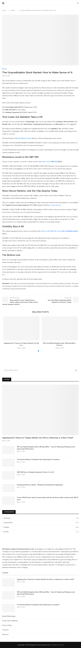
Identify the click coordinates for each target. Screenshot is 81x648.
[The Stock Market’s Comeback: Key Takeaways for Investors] (8, 462)
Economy (41, 518)
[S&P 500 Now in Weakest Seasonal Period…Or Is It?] (8, 475)
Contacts (5, 630)
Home (4, 10)
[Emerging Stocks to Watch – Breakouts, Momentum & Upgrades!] (8, 488)
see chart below (54, 205)
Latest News (41, 523)
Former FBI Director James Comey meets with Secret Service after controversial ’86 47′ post (47, 498)
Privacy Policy (7, 625)
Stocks (13, 10)
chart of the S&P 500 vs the (51, 231)
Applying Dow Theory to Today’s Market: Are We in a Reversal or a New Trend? (37, 438)
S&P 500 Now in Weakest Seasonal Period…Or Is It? (35, 472)
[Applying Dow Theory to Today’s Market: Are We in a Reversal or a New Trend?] (21, 328)
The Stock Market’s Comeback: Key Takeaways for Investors (38, 459)
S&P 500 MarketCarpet (23, 138)
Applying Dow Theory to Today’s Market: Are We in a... (21, 344)
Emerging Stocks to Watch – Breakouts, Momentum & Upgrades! (40, 485)
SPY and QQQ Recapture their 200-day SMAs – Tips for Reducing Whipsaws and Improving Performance (46, 448)
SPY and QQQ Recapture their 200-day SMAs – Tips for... (59, 344)
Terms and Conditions (10, 621)
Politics (41, 527)
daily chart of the (44, 161)
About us (5, 634)
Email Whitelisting (8, 616)
